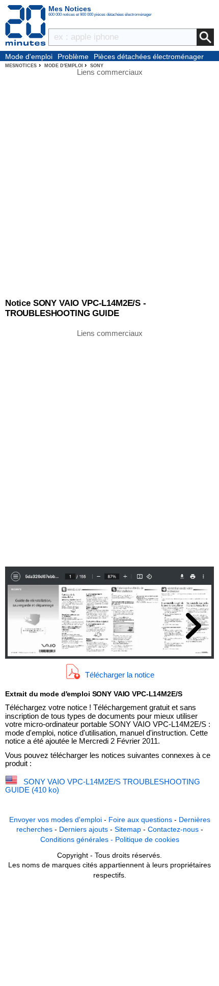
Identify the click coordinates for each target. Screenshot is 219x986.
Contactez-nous (173, 829)
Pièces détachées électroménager (149, 56)
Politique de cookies (147, 839)
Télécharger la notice (119, 674)
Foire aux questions (140, 819)
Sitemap (128, 829)
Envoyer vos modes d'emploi (55, 819)
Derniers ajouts (83, 829)
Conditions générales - (77, 839)
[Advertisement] (109, 446)
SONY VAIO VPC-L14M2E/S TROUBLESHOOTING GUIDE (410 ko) (102, 786)
